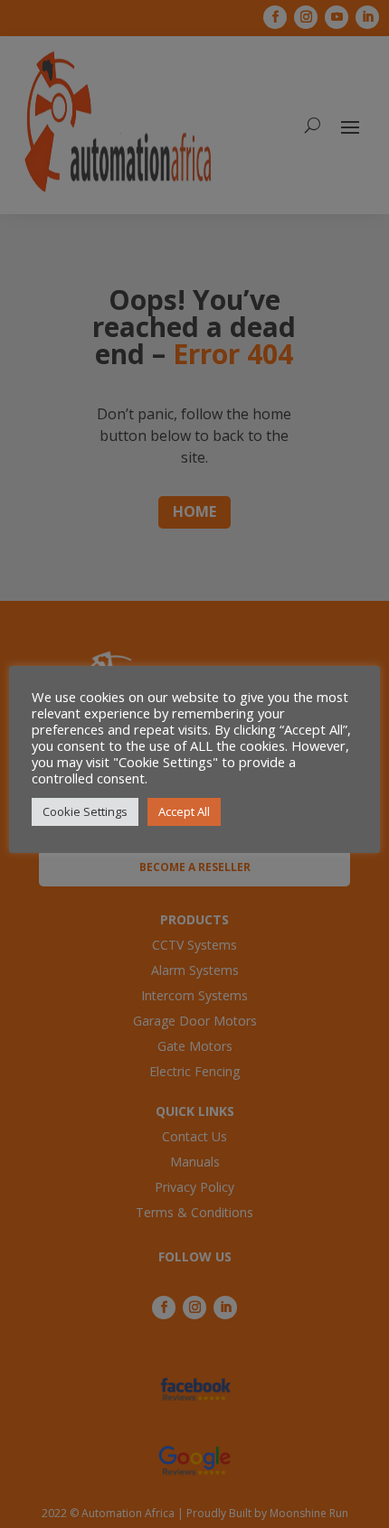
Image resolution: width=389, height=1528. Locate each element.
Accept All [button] (184, 811)
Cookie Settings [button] (85, 811)
